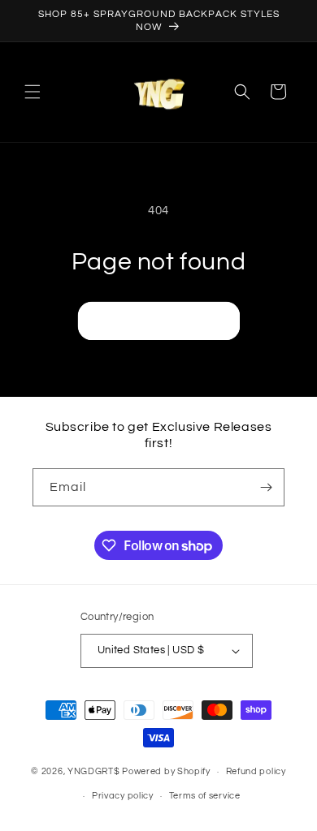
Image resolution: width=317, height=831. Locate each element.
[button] (32, 92)
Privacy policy (123, 795)
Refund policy (256, 771)
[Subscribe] (266, 487)
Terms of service (205, 795)
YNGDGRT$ (93, 771)
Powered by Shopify (166, 771)
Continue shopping (158, 320)
